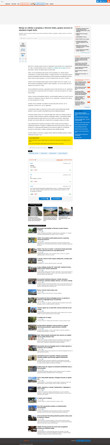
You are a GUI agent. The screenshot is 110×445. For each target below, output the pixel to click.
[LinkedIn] (84, 440)
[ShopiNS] (108, 1)
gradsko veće (44, 153)
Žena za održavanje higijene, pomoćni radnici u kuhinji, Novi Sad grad (82, 113)
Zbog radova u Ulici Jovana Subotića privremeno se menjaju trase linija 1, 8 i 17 (82, 46)
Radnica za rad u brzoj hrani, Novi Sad (82, 132)
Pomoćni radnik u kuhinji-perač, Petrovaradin (81, 135)
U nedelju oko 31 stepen (44, 317)
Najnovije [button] (8, 3)
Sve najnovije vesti (85, 52)
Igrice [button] (32, 3)
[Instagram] (77, 440)
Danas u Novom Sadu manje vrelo (47, 290)
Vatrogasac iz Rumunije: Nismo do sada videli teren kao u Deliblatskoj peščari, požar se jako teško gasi (83, 30)
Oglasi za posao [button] (40, 3)
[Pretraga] (97, 1)
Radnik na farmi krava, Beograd (81, 128)
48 (43, 338)
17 (43, 419)
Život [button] (47, 3)
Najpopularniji (68, 159)
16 (43, 301)
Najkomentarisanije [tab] (79, 79)
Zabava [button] (51, 3)
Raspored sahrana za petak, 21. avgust (81, 71)
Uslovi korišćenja (41, 440)
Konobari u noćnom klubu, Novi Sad (82, 122)
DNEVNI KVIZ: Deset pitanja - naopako (82, 34)
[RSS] (89, 440)
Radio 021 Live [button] (24, 3)
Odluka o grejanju (63, 153)
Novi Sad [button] (14, 3)
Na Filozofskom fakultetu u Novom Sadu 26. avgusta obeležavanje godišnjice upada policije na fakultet (52, 326)
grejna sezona (53, 153)
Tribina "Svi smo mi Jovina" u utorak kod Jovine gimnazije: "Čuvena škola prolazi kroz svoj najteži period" (54, 249)
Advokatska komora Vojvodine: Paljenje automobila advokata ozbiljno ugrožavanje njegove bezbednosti (52, 356)
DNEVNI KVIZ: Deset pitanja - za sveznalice (81, 74)
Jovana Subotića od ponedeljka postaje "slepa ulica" (64, 218)
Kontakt (31, 440)
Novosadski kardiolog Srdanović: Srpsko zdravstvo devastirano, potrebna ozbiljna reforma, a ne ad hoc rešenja (54, 279)
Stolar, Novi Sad (78, 137)
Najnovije (77, 26)
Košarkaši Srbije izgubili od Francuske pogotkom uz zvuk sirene (82, 42)
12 (43, 409)
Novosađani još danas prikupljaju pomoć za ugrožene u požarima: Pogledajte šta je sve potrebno (53, 298)
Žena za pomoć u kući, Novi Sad (81, 124)
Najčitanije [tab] (86, 79)
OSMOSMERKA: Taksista (81, 36)
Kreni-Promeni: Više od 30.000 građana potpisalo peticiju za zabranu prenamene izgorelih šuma (50, 219)
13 (43, 328)
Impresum (36, 440)
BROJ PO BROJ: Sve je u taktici (82, 39)
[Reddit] (25, 58)
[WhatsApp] (23, 61)
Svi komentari (44, 198)
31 (43, 282)
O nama (21, 440)
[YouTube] (87, 440)
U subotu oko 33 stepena (44, 398)
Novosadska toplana (33, 153)
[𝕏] (23, 58)
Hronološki (60, 159)
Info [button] (18, 3)
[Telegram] (25, 61)
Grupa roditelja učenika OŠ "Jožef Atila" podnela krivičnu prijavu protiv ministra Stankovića (54, 267)
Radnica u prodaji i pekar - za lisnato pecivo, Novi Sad (82, 120)
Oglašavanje (26, 440)
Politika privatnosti (50, 440)
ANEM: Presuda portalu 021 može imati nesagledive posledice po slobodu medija (52, 427)
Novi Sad (23, 49)
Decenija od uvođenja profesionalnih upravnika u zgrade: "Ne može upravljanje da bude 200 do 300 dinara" (35, 219)
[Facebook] (20, 58)
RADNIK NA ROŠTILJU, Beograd (81, 117)
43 (43, 311)
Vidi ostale (87, 107)
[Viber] (20, 61)
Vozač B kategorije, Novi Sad (81, 126)
